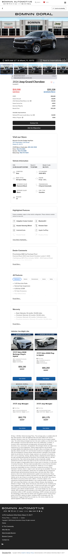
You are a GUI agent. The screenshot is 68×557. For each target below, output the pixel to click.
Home (4, 523)
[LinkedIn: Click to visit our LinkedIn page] (2, 544)
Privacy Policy (6, 517)
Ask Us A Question (34, 128)
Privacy (32, 552)
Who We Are (6, 529)
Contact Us (15, 517)
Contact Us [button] (34, 123)
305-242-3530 (32, 147)
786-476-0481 (20, 149)
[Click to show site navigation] (65, 2)
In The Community (8, 526)
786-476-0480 (22, 151)
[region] (34, 106)
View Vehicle (22, 378)
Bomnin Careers (7, 536)
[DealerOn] (6, 552)
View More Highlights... (20, 240)
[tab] (17, 279)
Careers (23, 517)
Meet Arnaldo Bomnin (9, 533)
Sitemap (28, 552)
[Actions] (53, 82)
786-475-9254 (24, 152)
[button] (2, 8)
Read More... (17, 264)
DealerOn (24, 552)
